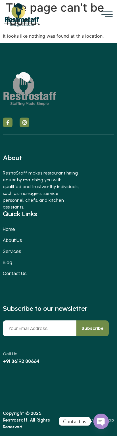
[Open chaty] (101, 421)
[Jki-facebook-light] (7, 122)
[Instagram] (24, 122)
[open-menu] (107, 15)
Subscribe (93, 328)
